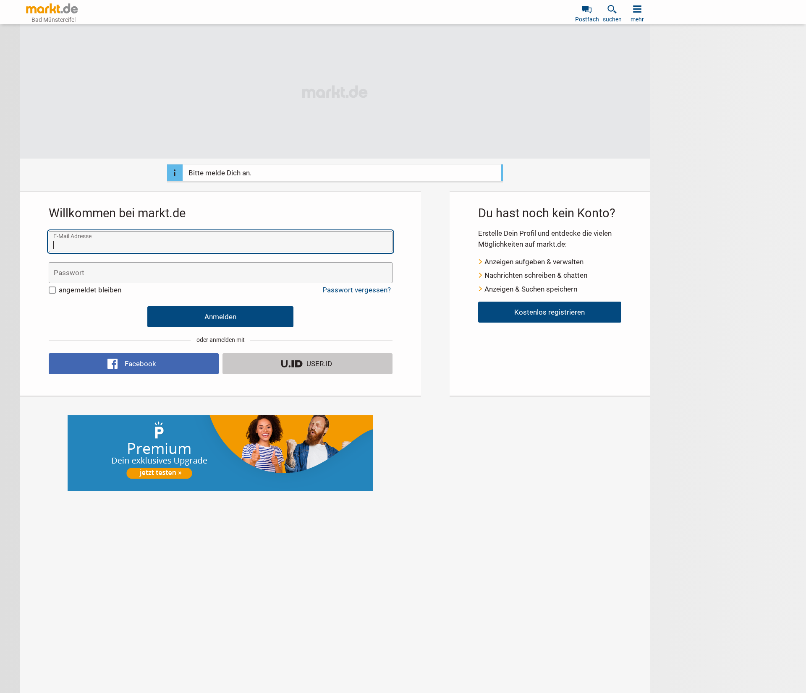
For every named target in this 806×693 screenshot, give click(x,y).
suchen (612, 19)
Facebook (140, 364)
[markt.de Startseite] (52, 8)
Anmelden (220, 317)
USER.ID (319, 364)
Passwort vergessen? (356, 290)
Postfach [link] (587, 19)
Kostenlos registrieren (549, 312)
